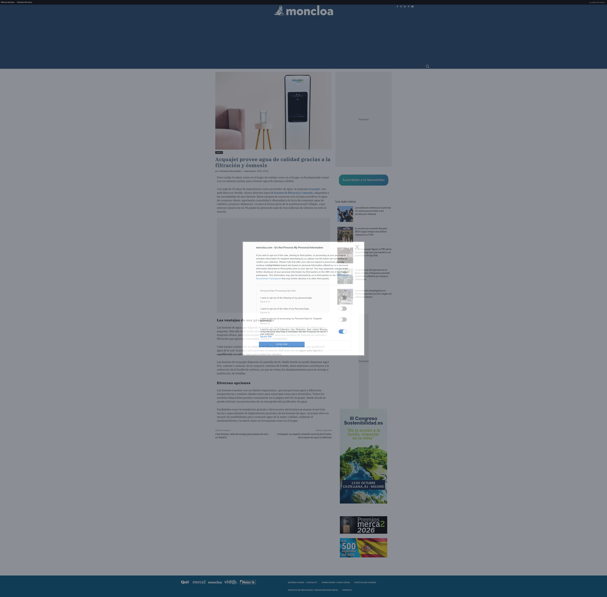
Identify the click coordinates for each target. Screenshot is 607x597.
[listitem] (303, 290)
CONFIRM (282, 344)
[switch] (343, 298)
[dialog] (303, 299)
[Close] (358, 248)
